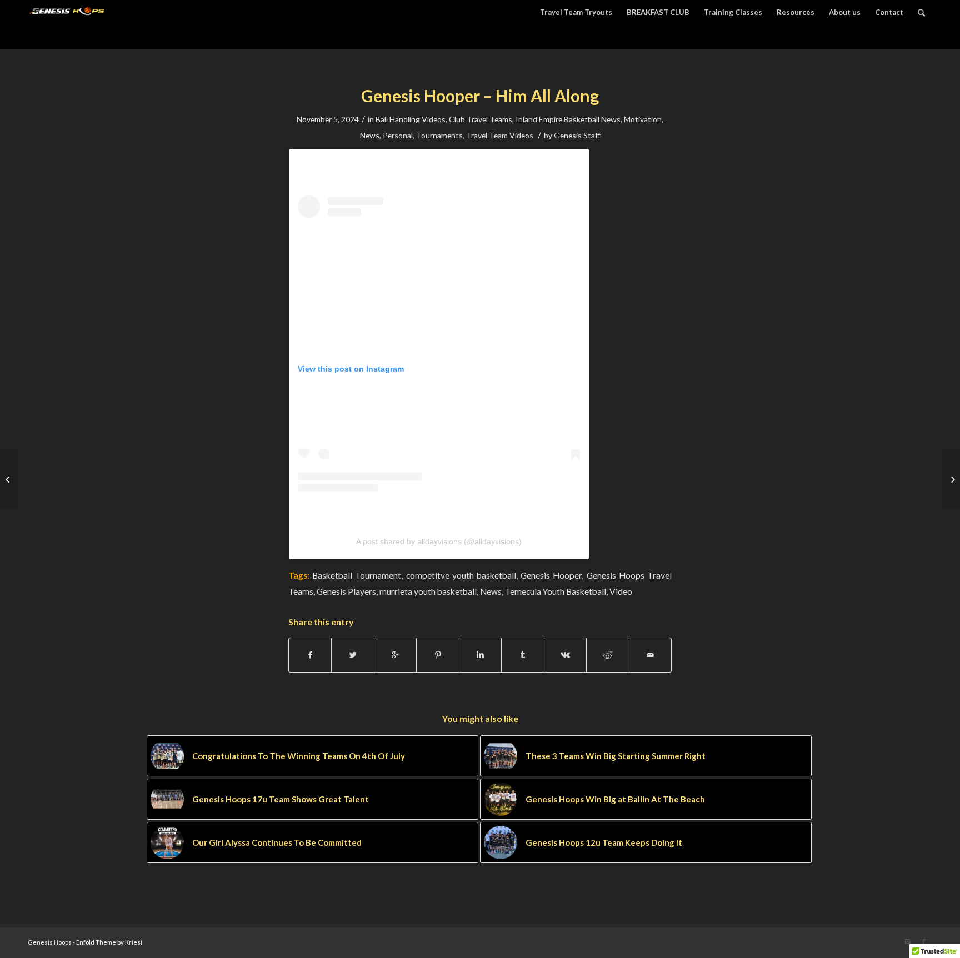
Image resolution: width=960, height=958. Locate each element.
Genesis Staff (577, 135)
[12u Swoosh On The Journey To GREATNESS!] (8, 479)
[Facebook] (924, 941)
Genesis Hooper (551, 575)
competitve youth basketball (461, 575)
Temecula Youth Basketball (555, 591)
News (369, 135)
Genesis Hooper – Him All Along (480, 96)
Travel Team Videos (499, 135)
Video (620, 591)
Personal (398, 135)
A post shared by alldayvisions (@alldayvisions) (439, 541)
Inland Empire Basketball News (568, 119)
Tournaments (439, 135)
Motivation (643, 119)
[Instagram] (907, 941)
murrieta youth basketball (428, 591)
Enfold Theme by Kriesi (109, 942)
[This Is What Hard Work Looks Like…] (951, 479)
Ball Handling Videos (411, 119)
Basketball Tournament (356, 575)
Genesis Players (346, 591)
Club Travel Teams (480, 119)
